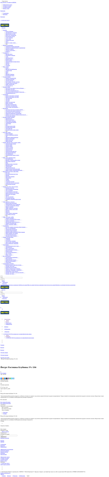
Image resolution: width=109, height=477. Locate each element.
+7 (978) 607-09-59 (5, 20)
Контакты (5, 14)
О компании (6, 13)
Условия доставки (7, 6)
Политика (3, 453)
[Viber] (8, 378)
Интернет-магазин (5, 438)
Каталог (2, 440)
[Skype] (12, 378)
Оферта (2, 474)
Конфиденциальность (5, 473)
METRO (2, 441)
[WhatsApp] (10, 378)
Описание (5, 412)
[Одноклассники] (3, 378)
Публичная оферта (5, 450)
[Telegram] (13, 378)
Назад (7, 320)
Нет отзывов (3, 373)
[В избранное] (1, 375)
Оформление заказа (7, 4)
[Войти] (1, 306)
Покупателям (4, 454)
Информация (3, 447)
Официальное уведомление (7, 449)
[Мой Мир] (5, 378)
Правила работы (4, 452)
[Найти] (3, 279)
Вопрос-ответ (6, 8)
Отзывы (5, 413)
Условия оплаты (6, 7)
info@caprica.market (5, 464)
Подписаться (3, 436)
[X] (6, 378)
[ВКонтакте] (1, 378)
